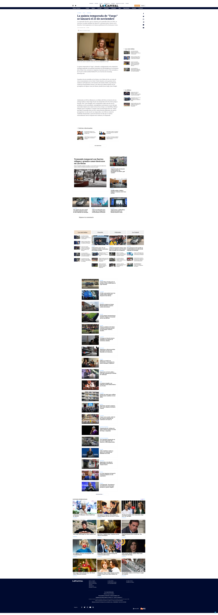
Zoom (84, 12)
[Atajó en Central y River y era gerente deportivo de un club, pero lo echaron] (132, 58)
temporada (89, 12)
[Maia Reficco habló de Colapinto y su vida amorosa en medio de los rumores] (109, 133)
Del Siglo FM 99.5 (129, 580)
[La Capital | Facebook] (82, 607)
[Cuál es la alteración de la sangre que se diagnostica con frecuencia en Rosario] (99, 205)
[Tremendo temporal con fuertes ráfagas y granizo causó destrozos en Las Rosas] (90, 176)
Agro (120, 8)
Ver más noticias (99, 494)
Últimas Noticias (76, 8)
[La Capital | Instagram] (87, 607)
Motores (96, 3)
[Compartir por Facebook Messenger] (143, 25)
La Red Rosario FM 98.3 (112, 582)
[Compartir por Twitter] (143, 16)
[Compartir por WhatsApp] (143, 19)
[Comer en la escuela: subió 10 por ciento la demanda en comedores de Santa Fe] (99, 419)
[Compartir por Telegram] (143, 22)
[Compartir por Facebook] (143, 13)
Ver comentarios (98, 145)
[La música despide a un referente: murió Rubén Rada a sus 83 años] (99, 385)
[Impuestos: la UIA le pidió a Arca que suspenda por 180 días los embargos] (99, 374)
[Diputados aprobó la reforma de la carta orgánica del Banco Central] (99, 407)
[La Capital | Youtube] (90, 607)
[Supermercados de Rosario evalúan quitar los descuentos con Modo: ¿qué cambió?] (118, 166)
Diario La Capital (92, 580)
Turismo (127, 3)
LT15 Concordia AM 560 (112, 583)
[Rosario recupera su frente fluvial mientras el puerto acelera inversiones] (99, 306)
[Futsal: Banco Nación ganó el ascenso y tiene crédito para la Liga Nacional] (99, 283)
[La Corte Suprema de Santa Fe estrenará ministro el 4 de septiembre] (99, 475)
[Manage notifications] (215, 612)
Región (93, 8)
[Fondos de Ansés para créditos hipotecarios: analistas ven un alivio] (99, 396)
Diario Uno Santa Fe (92, 582)
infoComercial (91, 585)
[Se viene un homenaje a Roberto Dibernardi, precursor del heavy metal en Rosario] (109, 138)
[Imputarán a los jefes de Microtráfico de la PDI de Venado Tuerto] (99, 464)
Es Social (141, 8)
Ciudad (87, 8)
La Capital (79, 12)
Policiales (113, 8)
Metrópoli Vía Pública (92, 587)
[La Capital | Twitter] (84, 607)
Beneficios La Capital (120, 3)
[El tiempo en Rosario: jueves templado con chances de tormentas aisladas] (99, 340)
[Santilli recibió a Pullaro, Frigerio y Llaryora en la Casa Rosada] (118, 186)
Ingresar (142, 5)
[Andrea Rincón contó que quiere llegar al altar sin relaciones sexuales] (86, 138)
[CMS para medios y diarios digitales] (136, 608)
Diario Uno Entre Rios (93, 583)
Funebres (113, 3)
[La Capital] (109, 5)
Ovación (99, 8)
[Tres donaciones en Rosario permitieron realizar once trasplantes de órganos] (135, 265)
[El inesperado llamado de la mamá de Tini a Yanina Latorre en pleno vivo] (86, 133)
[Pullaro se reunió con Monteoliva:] (99, 362)
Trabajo (101, 3)
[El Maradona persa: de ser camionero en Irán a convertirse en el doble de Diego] (132, 99)
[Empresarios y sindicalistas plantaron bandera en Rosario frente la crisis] (118, 205)
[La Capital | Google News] (93, 607)
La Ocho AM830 (110, 580)
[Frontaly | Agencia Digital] (142, 609)
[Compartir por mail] (143, 28)
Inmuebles (91, 3)
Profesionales (107, 3)
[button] (73, 5)
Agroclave (90, 584)
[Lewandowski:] (99, 486)
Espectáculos (126, 8)
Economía (106, 8)
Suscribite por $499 (137, 5)
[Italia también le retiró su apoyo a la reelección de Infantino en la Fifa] (99, 453)
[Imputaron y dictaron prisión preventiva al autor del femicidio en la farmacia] (117, 265)
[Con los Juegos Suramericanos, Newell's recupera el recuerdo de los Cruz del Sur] (99, 317)
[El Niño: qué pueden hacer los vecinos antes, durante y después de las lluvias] (99, 295)
